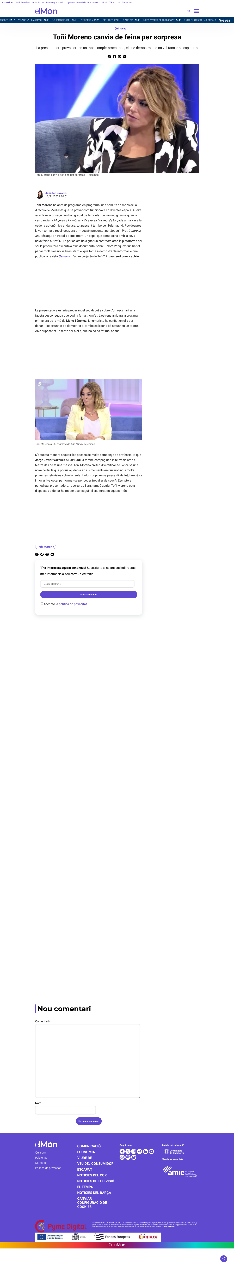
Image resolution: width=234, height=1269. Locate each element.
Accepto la (65, 604)
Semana (64, 256)
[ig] (134, 1153)
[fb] (122, 1153)
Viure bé (84, 1158)
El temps (85, 1187)
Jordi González (22, 2)
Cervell (59, 2)
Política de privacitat (48, 1168)
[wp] (122, 1158)
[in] (146, 1153)
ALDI (104, 2)
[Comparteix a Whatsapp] (119, 57)
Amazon (96, 2)
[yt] (151, 1153)
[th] (128, 1158)
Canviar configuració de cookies (92, 1202)
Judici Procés (38, 2)
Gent (123, 28)
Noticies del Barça (94, 1193)
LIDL (118, 2)
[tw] (128, 1153)
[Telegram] (140, 1153)
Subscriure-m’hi (88, 594)
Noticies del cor (92, 1175)
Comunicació (89, 1146)
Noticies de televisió (95, 1181)
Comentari (43, 1021)
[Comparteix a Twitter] (109, 57)
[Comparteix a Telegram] (124, 57)
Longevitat (70, 2)
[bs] (133, 1158)
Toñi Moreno (45, 547)
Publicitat (41, 1157)
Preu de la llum (83, 2)
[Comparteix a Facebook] (114, 57)
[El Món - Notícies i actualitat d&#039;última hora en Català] (28, 16)
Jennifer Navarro (55, 193)
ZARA (111, 2)
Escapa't (84, 1169)
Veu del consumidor (95, 1164)
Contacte (41, 1162)
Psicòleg (50, 2)
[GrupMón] (117, 1245)
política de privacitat (73, 604)
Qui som (40, 1152)
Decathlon (127, 2)
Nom (38, 1103)
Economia (86, 1152)
